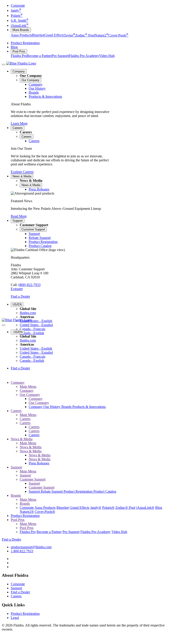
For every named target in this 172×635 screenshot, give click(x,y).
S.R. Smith (19, 20)
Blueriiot (38, 35)
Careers (18, 128)
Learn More (19, 123)
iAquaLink (19, 25)
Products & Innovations (89, 407)
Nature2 (101, 35)
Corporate (18, 5)
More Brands (21, 30)
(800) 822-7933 (29, 285)
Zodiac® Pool (125, 507)
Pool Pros (19, 51)
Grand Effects (54, 35)
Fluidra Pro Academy (84, 56)
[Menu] (3, 64)
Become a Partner (39, 56)
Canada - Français (32, 329)
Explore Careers (22, 172)
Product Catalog (104, 491)
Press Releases (39, 463)
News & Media (22, 176)
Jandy (16, 10)
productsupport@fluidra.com (31, 547)
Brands (66, 407)
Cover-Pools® (45, 512)
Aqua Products (21, 35)
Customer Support (33, 229)
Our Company (30, 80)
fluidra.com (28, 313)
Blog (14, 47)
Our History (52, 407)
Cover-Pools (118, 35)
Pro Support (60, 56)
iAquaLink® (145, 507)
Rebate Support (52, 491)
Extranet (17, 289)
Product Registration (25, 43)
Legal (15, 618)
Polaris (17, 15)
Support (18, 220)
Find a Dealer (20, 296)
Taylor (69, 35)
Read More (19, 216)
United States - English (36, 321)
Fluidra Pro (19, 56)
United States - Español (36, 325)
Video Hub (107, 56)
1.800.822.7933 (22, 551)
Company (19, 71)
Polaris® (108, 507)
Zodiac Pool (85, 35)
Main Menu (28, 386)
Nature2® (27, 512)
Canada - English (32, 333)
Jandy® (95, 507)
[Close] (3, 325)
